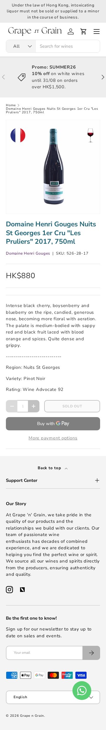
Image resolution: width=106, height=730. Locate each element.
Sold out (72, 406)
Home (11, 105)
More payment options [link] (53, 438)
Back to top (50, 468)
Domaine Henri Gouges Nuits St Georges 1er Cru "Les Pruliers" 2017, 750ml (52, 110)
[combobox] (53, 46)
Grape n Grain (32, 716)
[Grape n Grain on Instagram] (9, 589)
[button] (83, 31)
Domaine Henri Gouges (28, 253)
